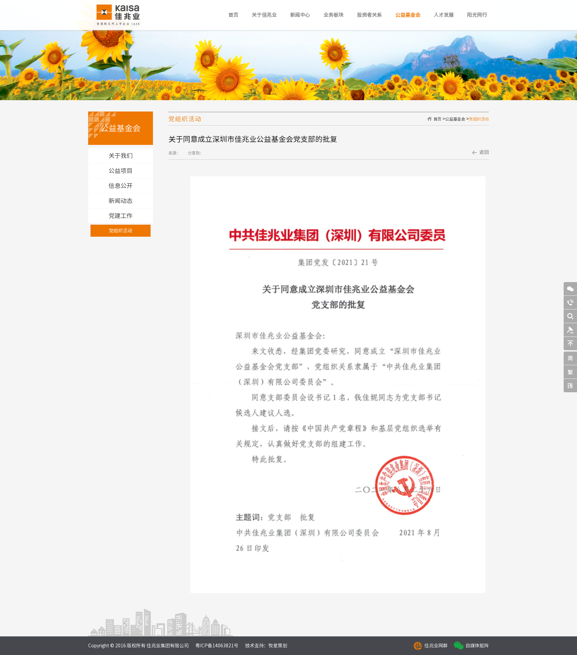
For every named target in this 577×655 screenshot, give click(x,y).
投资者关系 (369, 14)
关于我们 (121, 156)
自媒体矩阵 (477, 645)
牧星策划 (277, 645)
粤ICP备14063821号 (216, 645)
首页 (233, 14)
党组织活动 (120, 230)
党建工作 (121, 216)
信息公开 (121, 186)
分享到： (196, 153)
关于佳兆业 (264, 14)
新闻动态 (121, 201)
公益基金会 (407, 14)
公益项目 (121, 171)
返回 (484, 152)
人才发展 (444, 14)
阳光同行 (477, 14)
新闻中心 (300, 14)
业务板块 (334, 14)
